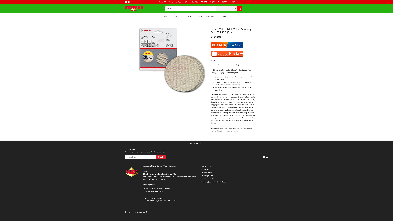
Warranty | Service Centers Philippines (215, 182)
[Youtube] (129, 2)
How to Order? (207, 173)
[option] (171, 59)
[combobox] (190, 8)
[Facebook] (126, 2)
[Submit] (239, 8)
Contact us (205, 169)
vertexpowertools (141, 212)
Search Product (207, 166)
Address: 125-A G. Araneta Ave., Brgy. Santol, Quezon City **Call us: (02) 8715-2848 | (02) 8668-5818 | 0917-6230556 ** (196, 2)
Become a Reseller (208, 179)
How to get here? (207, 176)
